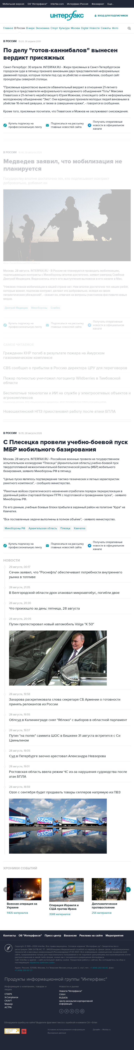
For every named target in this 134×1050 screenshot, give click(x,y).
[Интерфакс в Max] (82, 1011)
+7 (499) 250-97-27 (23, 970)
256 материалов (101, 912)
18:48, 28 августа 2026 (30, 152)
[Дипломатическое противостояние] (109, 899)
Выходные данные (57, 1033)
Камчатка (79, 528)
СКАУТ (8, 1000)
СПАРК (8, 994)
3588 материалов (59, 914)
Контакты (9, 935)
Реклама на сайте (91, 935)
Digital (84, 28)
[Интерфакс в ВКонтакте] (72, 1011)
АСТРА (8, 1007)
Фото (115, 28)
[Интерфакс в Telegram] (66, 1011)
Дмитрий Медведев (16, 307)
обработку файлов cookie (42, 962)
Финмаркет (98, 3)
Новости (95, 28)
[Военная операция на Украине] (24, 899)
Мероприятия (114, 935)
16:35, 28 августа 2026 (30, 433)
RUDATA (63, 997)
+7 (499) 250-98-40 (99, 967)
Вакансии (70, 935)
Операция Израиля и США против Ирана (64, 907)
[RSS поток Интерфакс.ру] (77, 1011)
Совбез (55, 307)
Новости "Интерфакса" (70, 991)
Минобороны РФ (15, 528)
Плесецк (65, 528)
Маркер (9, 1004)
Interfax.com (57, 3)
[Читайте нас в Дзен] (61, 1011)
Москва (75, 28)
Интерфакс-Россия (77, 3)
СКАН (62, 994)
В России (19, 28)
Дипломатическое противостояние (104, 905)
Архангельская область (43, 528)
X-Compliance (11, 997)
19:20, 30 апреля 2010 (29, 41)
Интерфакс (67, 15)
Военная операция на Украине (22, 905)
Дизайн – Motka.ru (102, 1029)
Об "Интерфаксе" (37, 3)
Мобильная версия (13, 3)
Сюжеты (106, 28)
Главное (8, 28)
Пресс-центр (53, 935)
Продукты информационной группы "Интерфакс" (56, 979)
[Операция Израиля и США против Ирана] (66, 900)
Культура (64, 28)
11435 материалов (17, 912)
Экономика (42, 28)
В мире (30, 28)
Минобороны (39, 307)
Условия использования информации (66, 1029)
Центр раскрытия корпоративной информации (76, 1002)
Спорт (54, 28)
